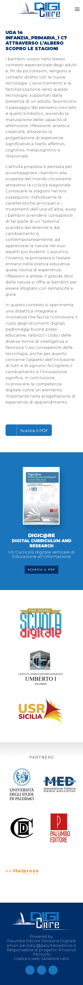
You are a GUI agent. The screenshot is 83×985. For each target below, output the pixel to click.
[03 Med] (60, 786)
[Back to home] (40, 10)
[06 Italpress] (22, 873)
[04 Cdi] (22, 830)
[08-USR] (41, 713)
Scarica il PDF (34, 430)
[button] (77, 9)
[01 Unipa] (22, 786)
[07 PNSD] (41, 626)
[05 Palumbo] (60, 830)
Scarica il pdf (41, 569)
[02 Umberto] (41, 669)
